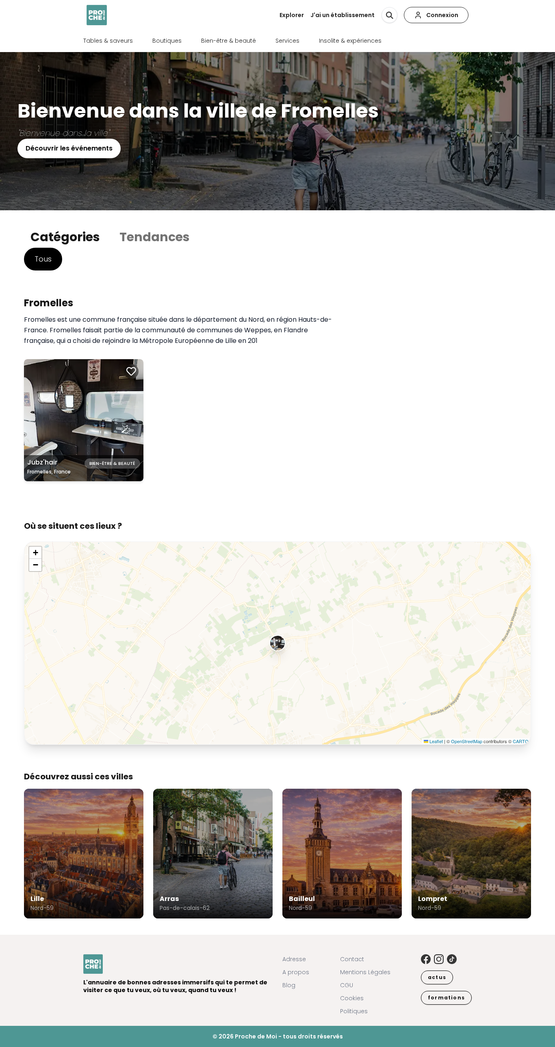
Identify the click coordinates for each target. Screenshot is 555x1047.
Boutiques (167, 41)
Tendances (154, 237)
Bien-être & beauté (228, 41)
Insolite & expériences (350, 41)
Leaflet (435, 741)
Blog (288, 985)
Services (287, 41)
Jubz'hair (42, 462)
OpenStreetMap (466, 741)
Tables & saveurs (108, 41)
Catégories (65, 237)
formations (446, 997)
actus (437, 977)
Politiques (354, 1011)
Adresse (294, 959)
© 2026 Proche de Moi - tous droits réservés (277, 1036)
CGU (346, 985)
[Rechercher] (389, 15)
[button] (277, 643)
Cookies (352, 998)
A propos (295, 972)
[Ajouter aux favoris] (131, 371)
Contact (352, 959)
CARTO (521, 741)
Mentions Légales (365, 972)
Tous (43, 259)
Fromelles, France (49, 471)
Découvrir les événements (69, 148)
